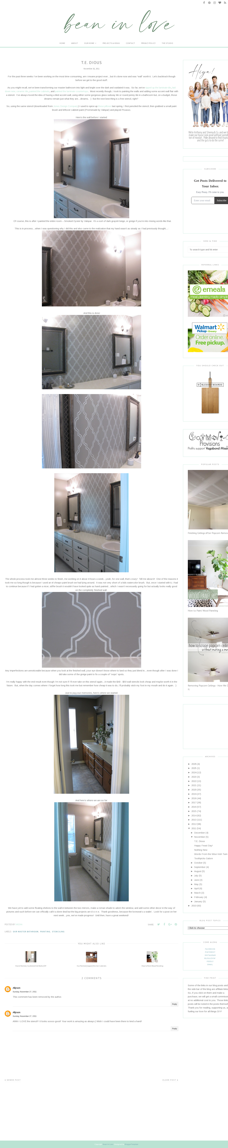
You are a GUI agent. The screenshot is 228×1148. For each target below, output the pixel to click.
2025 (193, 768)
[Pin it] (175, 924)
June (196, 880)
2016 (193, 806)
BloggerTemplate (131, 1144)
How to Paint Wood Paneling (203, 610)
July (196, 875)
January (198, 901)
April (196, 888)
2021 (193, 785)
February (198, 897)
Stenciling (58, 931)
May (196, 884)
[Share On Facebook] (164, 924)
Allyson (16, 987)
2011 (193, 828)
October (198, 862)
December (199, 832)
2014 (193, 815)
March (197, 892)
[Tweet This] (158, 924)
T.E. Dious (199, 841)
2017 (193, 802)
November (199, 837)
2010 (193, 905)
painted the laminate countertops (71, 91)
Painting (45, 931)
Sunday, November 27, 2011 (25, 992)
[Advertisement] (207, 723)
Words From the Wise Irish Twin (210, 854)
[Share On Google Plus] (170, 924)
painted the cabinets (39, 91)
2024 (193, 772)
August (197, 871)
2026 (193, 764)
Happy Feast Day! (203, 845)
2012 (193, 824)
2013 (193, 819)
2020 (193, 789)
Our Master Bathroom (25, 931)
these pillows (104, 106)
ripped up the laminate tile (158, 87)
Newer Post (14, 1080)
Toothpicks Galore (203, 858)
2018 (193, 798)
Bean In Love (108, 1144)
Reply (174, 1004)
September (199, 867)
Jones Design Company (65, 106)
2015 (193, 811)
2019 (193, 794)
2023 (193, 776)
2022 (193, 781)
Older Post (169, 1080)
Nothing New (200, 850)
